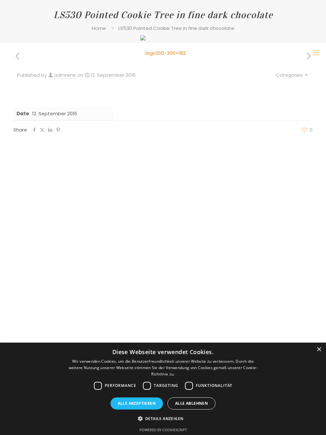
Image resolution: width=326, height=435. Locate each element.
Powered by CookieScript (163, 429)
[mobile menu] (315, 52)
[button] (163, 418)
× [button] (318, 349)
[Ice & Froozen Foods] (163, 52)
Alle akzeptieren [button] (137, 403)
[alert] (163, 389)
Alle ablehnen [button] (191, 403)
